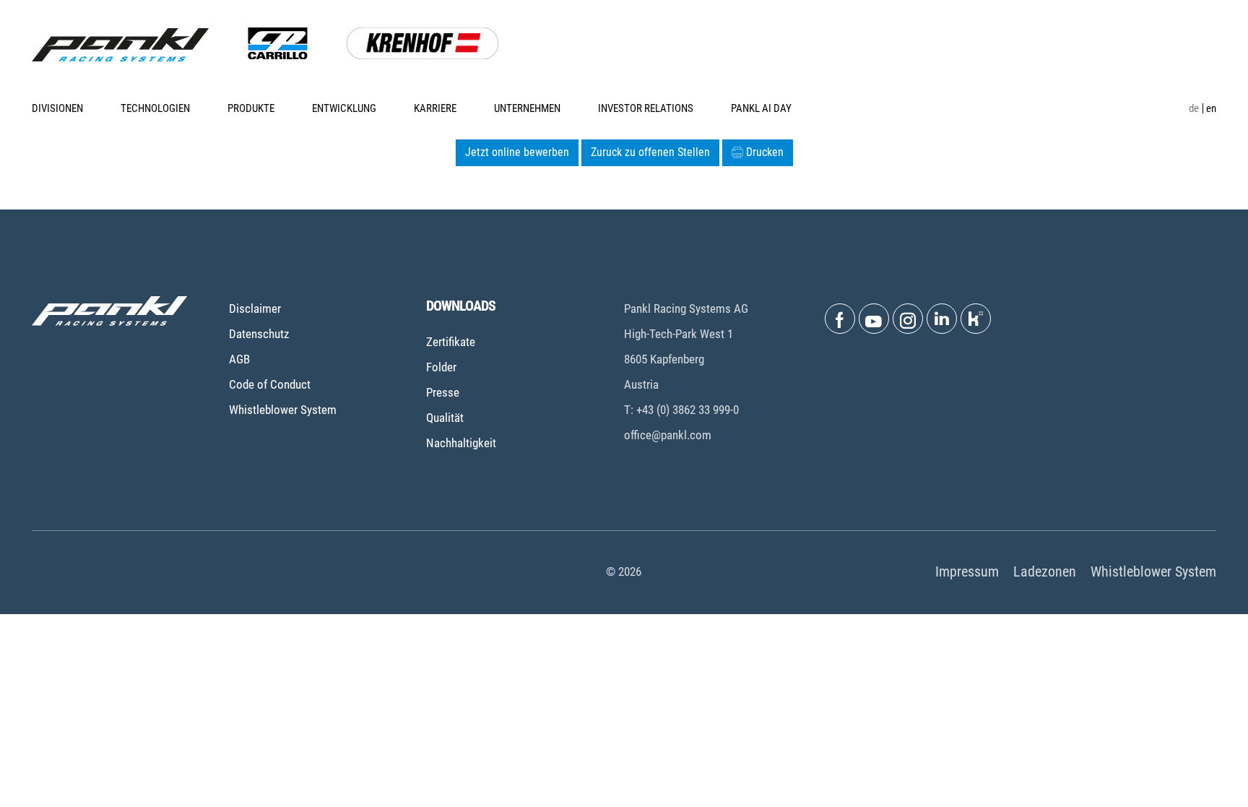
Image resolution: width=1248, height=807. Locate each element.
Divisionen (57, 108)
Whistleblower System (283, 409)
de (1194, 108)
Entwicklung (344, 108)
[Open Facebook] (840, 318)
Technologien (155, 108)
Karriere (435, 108)
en (1211, 108)
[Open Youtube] (874, 318)
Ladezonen (1044, 571)
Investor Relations (645, 108)
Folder (441, 367)
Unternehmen (527, 108)
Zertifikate (450, 342)
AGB (239, 359)
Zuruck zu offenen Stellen (650, 152)
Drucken (765, 152)
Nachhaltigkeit (461, 443)
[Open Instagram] (908, 318)
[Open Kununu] (976, 318)
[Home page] (120, 44)
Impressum (967, 571)
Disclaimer (255, 308)
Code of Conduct (270, 384)
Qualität (445, 417)
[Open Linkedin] (942, 318)
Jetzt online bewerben (517, 152)
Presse (442, 392)
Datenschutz (259, 334)
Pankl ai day (761, 108)
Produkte (251, 108)
